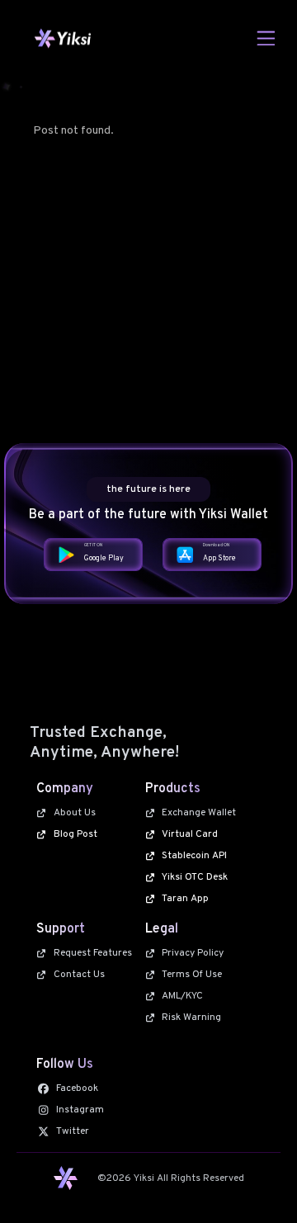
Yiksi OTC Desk (195, 877)
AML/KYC (182, 996)
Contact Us (79, 974)
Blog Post (75, 834)
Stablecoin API (194, 855)
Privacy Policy (193, 953)
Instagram (80, 1110)
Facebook (77, 1088)
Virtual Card (190, 834)
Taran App (185, 898)
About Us (75, 812)
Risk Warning (191, 1017)
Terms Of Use (192, 974)
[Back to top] (257, 1183)
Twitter (72, 1131)
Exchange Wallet (199, 812)
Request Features (93, 953)
